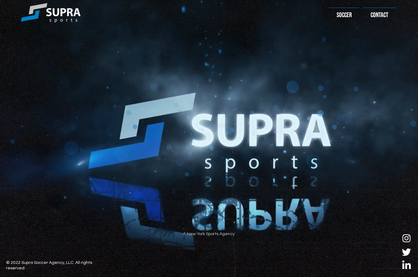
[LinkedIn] (406, 265)
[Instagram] (406, 238)
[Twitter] (406, 251)
